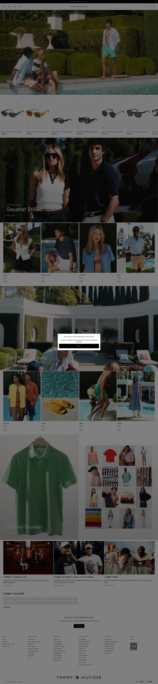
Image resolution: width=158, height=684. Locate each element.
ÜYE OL (79, 346)
